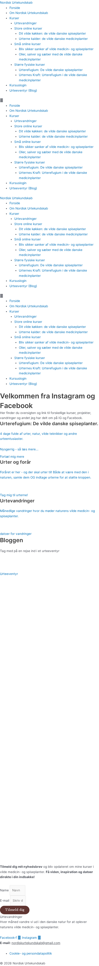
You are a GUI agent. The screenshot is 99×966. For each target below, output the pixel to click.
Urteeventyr (9, 574)
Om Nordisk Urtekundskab (28, 13)
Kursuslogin (17, 85)
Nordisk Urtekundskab (16, 2)
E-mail (5, 900)
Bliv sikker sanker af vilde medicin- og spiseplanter (56, 49)
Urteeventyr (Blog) (23, 90)
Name (5, 890)
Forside (14, 8)
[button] (49, 100)
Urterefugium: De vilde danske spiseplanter (51, 70)
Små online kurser (27, 44)
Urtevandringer (25, 23)
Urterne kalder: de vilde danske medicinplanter (53, 39)
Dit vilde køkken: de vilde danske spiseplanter (52, 33)
